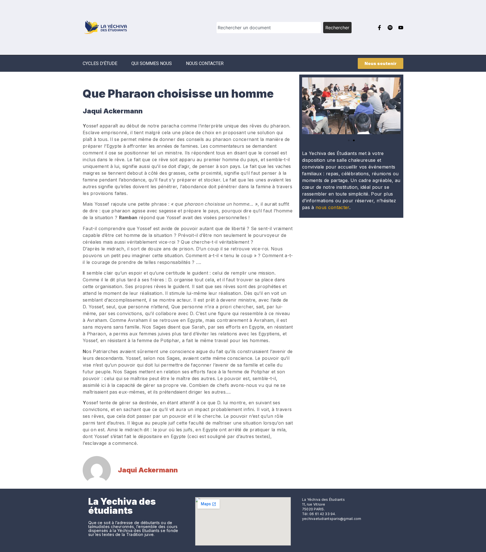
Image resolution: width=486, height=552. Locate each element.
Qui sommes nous (151, 63)
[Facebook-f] (379, 27)
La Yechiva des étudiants (122, 506)
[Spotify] (390, 27)
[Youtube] (400, 27)
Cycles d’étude (100, 63)
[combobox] (269, 27)
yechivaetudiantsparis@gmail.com (331, 519)
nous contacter (332, 207)
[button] (307, 106)
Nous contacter (205, 63)
